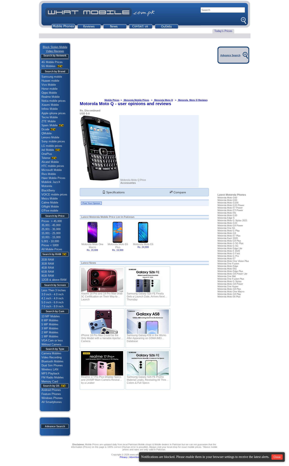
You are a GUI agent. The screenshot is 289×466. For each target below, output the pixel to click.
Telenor (45, 157)
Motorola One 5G (226, 228)
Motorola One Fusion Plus (230, 279)
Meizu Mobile (49, 198)
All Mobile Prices (51, 249)
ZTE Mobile (48, 121)
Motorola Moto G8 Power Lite (232, 273)
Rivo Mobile (48, 174)
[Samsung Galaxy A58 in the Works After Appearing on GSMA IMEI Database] (148, 321)
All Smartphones (50, 402)
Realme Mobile (50, 96)
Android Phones (50, 390)
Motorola (46, 186)
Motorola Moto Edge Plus (230, 271)
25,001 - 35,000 (51, 229)
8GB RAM (47, 275)
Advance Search (55, 426)
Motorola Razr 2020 (227, 238)
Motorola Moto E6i (226, 213)
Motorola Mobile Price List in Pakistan (111, 217)
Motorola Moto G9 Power (230, 225)
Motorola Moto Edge (227, 266)
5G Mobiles (48, 66)
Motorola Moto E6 (143, 244)
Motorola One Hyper (227, 286)
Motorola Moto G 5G (227, 246)
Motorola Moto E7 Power (230, 207)
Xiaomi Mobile (50, 104)
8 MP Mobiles (49, 320)
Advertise (134, 457)
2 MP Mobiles (49, 332)
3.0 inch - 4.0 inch (52, 294)
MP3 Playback (50, 373)
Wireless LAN (49, 369)
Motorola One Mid (226, 276)
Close (277, 457)
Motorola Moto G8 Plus (229, 289)
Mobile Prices (112, 100)
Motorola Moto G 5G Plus (230, 243)
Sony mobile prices (53, 141)
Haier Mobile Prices (53, 178)
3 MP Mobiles (49, 328)
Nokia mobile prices (53, 100)
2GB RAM (47, 259)
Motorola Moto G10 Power (230, 205)
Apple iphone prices (53, 113)
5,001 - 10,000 (50, 241)
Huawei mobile (50, 80)
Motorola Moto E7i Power (230, 210)
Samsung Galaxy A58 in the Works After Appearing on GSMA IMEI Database (146, 337)
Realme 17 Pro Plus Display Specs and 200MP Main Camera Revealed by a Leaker (101, 378)
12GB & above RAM (53, 279)
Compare (179, 192)
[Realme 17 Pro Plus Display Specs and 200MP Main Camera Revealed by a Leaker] (102, 363)
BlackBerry (48, 190)
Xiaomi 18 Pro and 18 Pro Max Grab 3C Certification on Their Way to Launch (101, 295)
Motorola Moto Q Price (133, 180)
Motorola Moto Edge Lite (229, 248)
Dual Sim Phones (52, 365)
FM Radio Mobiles (52, 377)
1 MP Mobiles (49, 336)
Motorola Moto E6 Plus (118, 246)
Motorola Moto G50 (227, 200)
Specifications (115, 192)
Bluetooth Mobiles (52, 361)
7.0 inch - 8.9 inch (52, 306)
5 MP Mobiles (49, 324)
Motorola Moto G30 (227, 215)
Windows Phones (51, 398)
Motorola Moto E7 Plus (229, 235)
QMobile (46, 133)
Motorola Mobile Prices (136, 100)
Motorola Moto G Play (228, 230)
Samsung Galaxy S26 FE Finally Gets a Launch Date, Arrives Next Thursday (146, 295)
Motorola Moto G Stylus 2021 (232, 220)
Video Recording (51, 357)
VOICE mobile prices (54, 194)
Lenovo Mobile (50, 137)
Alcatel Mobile (50, 162)
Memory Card (49, 381)
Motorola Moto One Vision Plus (233, 261)
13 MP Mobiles (50, 316)
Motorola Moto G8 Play (229, 294)
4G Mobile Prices (52, 62)
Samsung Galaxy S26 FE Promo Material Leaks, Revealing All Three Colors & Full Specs (147, 378)
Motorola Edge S (225, 218)
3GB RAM (47, 263)
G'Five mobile (49, 210)
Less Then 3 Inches (53, 290)
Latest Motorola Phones (231, 194)
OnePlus (46, 153)
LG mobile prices (51, 145)
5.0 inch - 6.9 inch (52, 302)
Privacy (124, 457)
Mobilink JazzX (50, 182)
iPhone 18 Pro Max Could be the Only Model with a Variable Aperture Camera (101, 337)
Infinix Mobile (49, 108)
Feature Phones (50, 394)
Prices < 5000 (50, 245)
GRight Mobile (50, 206)
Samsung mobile (51, 76)
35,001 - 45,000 (51, 225)
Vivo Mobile (48, 84)
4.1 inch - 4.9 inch (52, 298)
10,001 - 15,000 (51, 237)
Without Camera (51, 344)
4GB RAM (47, 267)
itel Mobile (47, 149)
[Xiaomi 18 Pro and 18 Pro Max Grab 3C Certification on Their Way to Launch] (102, 280)
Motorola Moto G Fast (228, 253)
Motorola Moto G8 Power (230, 284)
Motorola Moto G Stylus (229, 281)
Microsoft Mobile (51, 170)
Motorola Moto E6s (227, 268)
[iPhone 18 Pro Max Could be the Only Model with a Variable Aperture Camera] (102, 321)
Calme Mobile (49, 202)
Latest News (88, 262)
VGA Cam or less (52, 340)
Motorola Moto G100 (227, 202)
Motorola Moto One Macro (92, 246)
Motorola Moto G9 (226, 233)
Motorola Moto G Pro (228, 256)
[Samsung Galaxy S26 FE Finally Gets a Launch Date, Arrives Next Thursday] (148, 280)
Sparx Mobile (49, 125)
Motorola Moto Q (163, 100)
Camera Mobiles (51, 353)
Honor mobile (49, 88)
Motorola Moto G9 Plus (229, 240)
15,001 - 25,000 (51, 233)
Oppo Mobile (49, 92)
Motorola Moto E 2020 (228, 251)
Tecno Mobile (49, 117)
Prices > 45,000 (51, 221)
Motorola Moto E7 (226, 258)
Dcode (45, 129)
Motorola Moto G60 (227, 197)
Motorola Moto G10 (227, 223)
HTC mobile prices (52, 166)
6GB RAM (47, 271)
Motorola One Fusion (228, 263)
